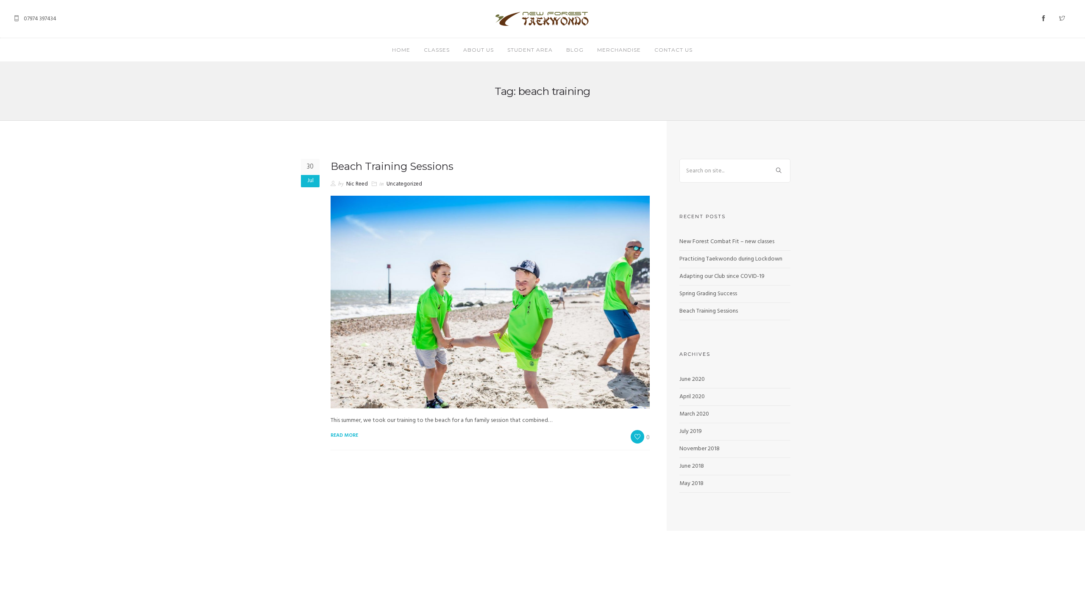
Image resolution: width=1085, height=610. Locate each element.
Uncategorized (404, 184)
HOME (401, 50)
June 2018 (691, 466)
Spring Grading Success (708, 294)
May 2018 (691, 483)
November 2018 (699, 449)
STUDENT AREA (530, 50)
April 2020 (692, 397)
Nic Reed (357, 184)
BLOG (575, 50)
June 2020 (692, 379)
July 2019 (690, 431)
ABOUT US (478, 50)
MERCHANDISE (619, 50)
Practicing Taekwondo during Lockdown (730, 259)
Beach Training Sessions (392, 166)
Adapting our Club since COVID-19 (722, 276)
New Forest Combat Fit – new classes (726, 242)
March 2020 (694, 414)
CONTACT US (673, 50)
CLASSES (437, 50)
